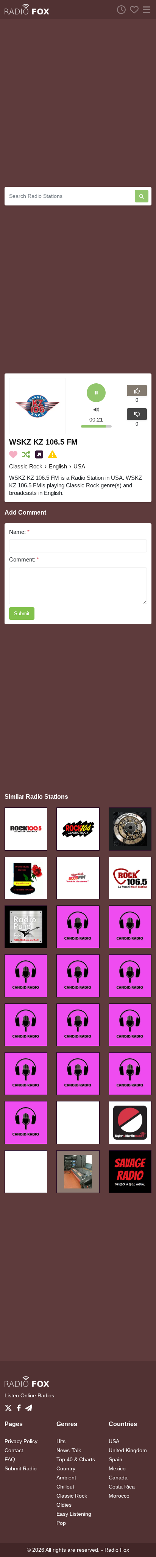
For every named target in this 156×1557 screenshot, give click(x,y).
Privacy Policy (21, 1441)
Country (65, 1468)
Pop (61, 1523)
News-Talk (68, 1450)
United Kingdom (128, 1450)
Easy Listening (73, 1514)
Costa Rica (122, 1487)
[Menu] (145, 9)
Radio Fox (117, 1550)
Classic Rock (25, 466)
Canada (118, 1478)
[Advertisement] (78, 103)
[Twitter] (10, 1406)
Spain (115, 1459)
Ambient (66, 1478)
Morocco (119, 1496)
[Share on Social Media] (41, 454)
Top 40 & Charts (75, 1459)
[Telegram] (28, 1406)
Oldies (64, 1505)
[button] (96, 409)
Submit (22, 613)
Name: (19, 532)
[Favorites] (132, 9)
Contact (14, 1450)
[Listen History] (119, 9)
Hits (61, 1441)
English (58, 466)
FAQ (10, 1459)
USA (79, 466)
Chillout (65, 1487)
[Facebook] (20, 1406)
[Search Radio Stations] (141, 196)
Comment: (24, 559)
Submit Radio (21, 1468)
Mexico (117, 1468)
